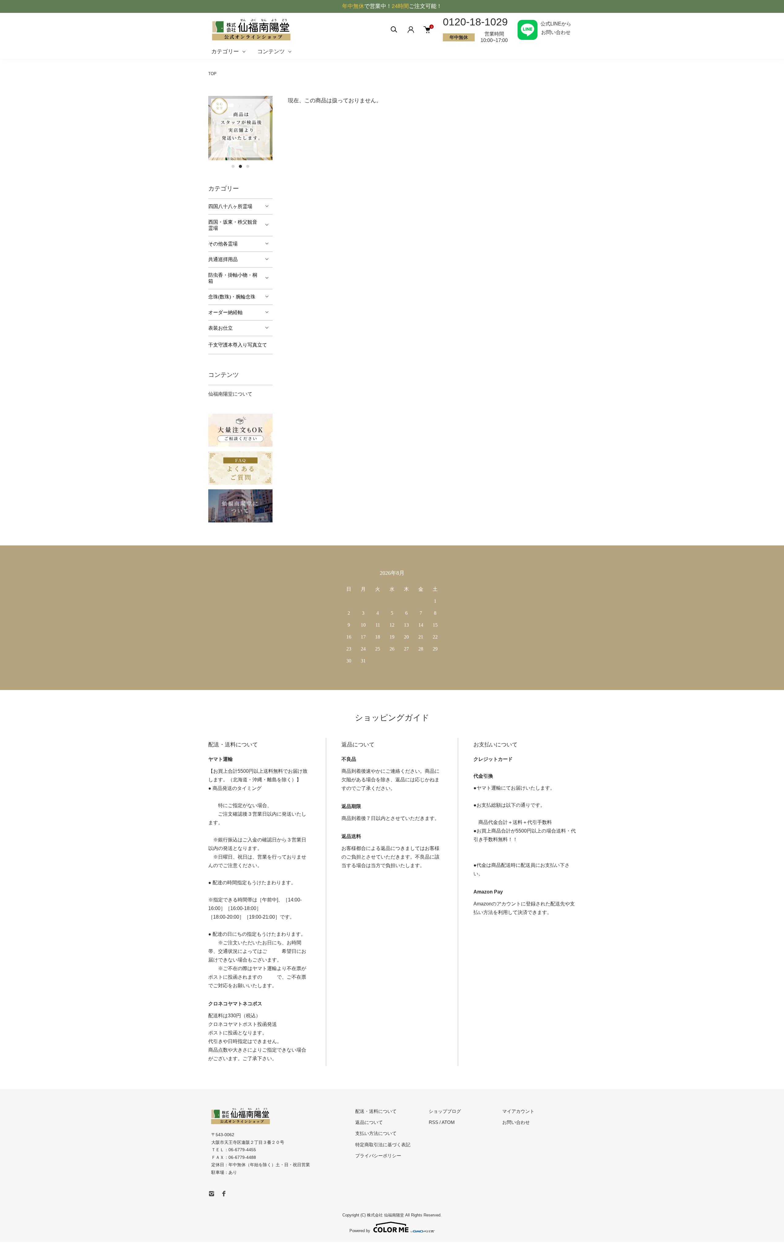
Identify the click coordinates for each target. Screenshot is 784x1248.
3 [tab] (247, 166)
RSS (433, 1122)
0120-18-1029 (475, 22)
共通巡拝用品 (223, 259)
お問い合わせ (516, 1122)
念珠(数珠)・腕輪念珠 (231, 296)
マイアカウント (518, 1111)
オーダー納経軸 (225, 312)
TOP (212, 73)
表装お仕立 (220, 328)
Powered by (359, 1230)
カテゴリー (225, 51)
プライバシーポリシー (378, 1155)
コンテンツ (271, 51)
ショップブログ (445, 1111)
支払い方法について (376, 1133)
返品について (369, 1122)
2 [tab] (240, 166)
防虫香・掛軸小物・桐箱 (232, 278)
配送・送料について (376, 1111)
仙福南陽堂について (230, 393)
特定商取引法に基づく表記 (382, 1144)
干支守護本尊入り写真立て (237, 344)
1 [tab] (233, 166)
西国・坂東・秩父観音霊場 (232, 225)
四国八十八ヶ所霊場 (230, 206)
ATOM (448, 1122)
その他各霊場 (223, 243)
